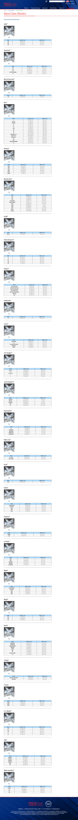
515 (13, 69)
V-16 (8, 731)
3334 (13, 128)
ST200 (8, 702)
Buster (14, 347)
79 (8, 258)
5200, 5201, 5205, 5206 (14, 677)
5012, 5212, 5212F (14, 286)
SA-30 (12, 203)
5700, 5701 (14, 293)
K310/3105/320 (11, 505)
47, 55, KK (11, 457)
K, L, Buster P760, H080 (14, 344)
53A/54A (10, 400)
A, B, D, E (10, 370)
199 (13, 67)
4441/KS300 (11, 564)
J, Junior (9, 787)
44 (13, 131)
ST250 (8, 703)
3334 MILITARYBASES (13, 141)
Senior (12, 209)
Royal (12, 207)
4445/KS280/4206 (12, 645)
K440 (12, 508)
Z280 (11, 560)
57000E (12, 648)
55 (13, 132)
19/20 (10, 403)
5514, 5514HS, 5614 (14, 290)
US (13, 138)
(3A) (8, 616)
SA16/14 (12, 210)
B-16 (12, 199)
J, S (13, 342)
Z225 (11, 558)
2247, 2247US (11, 458)
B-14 (12, 197)
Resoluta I (10, 757)
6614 (14, 294)
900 (8, 44)
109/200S (10, 399)
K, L (9, 789)
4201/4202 (10, 561)
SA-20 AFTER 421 (12, 202)
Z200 (12, 593)
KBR (12, 650)
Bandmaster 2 (11, 432)
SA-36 (12, 205)
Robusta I (10, 758)
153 (9, 790)
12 (12, 73)
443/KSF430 (12, 644)
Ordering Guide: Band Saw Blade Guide (11, 19)
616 (13, 70)
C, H (10, 371)
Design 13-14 (13, 135)
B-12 (12, 196)
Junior (12, 206)
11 (13, 124)
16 (8, 318)
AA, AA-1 (13, 121)
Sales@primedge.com (56, 808)
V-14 (8, 729)
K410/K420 (12, 506)
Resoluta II (10, 760)
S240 (10, 763)
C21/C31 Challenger (13, 72)
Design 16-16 (13, 137)
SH (12, 651)
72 (8, 257)
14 (11, 428)
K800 (12, 509)
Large (9, 535)
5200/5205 (12, 647)
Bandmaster (11, 429)
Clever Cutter (14, 341)
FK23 (9, 166)
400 (8, 41)
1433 (13, 139)
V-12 (8, 728)
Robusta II (10, 761)
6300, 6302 (14, 679)
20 (10, 405)
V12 (10, 764)
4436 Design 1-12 (14, 134)
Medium (9, 534)
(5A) (8, 618)
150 (8, 96)
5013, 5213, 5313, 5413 (14, 287)
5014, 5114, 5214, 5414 (14, 289)
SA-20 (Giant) (12, 200)
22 (13, 125)
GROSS (8, 173)
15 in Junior (10, 402)
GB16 (9, 170)
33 (13, 127)
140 (8, 261)
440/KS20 (10, 563)
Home (5, 10)
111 (8, 260)
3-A (8, 619)
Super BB (13, 122)
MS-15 (8, 234)
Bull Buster (14, 345)
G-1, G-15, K (10, 373)
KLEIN (9, 171)
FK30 (9, 167)
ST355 (8, 705)
